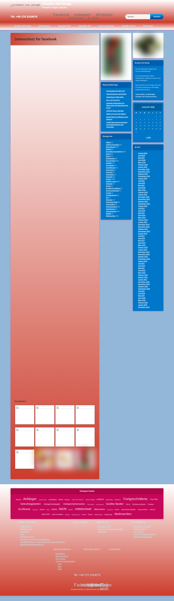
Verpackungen (111, 211)
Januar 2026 (142, 167)
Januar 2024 (142, 222)
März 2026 (142, 162)
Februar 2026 (143, 165)
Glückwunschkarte (139, 504)
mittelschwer (83, 509)
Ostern (117, 509)
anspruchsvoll (42, 499)
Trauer (90, 514)
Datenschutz (27, 537)
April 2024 (141, 215)
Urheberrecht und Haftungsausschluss (42, 542)
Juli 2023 (141, 236)
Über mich (25, 527)
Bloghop (67, 499)
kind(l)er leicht (128, 26)
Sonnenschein (75, 514)
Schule (108, 193)
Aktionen (138, 532)
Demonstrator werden (110, 529)
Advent (18, 499)
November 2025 (144, 172)
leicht (62, 509)
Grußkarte (24, 509)
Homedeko (110, 175)
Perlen (108, 186)
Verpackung (108, 514)
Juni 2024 (141, 211)
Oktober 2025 (143, 174)
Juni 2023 (141, 238)
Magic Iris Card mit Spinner (116, 114)
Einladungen (110, 158)
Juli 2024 (141, 208)
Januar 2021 (142, 280)
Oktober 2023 (143, 229)
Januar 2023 (142, 250)
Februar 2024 (143, 220)
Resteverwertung (112, 191)
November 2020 (144, 284)
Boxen (108, 154)
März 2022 (142, 273)
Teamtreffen (110, 204)
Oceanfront (110, 509)
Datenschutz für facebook (35, 540)
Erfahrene (117, 499)
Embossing (109, 499)
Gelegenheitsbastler (52, 504)
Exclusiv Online (142, 527)
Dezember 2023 (144, 224)
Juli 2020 (141, 291)
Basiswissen (110, 147)
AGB (22, 534)
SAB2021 (153, 509)
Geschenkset (111, 161)
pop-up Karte (143, 509)
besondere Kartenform (114, 152)
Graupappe (110, 165)
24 (136, 129)
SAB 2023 (46, 514)
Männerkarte (99, 509)
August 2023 (142, 234)
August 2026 (142, 153)
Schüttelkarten (111, 195)
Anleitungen (44, 26)
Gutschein (109, 170)
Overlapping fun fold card (115, 91)
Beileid (108, 149)
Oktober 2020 (143, 286)
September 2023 (144, 231)
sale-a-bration (57, 514)
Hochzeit (109, 172)
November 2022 (144, 254)
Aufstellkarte (52, 500)
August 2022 (142, 261)
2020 (60, 564)
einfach (100, 499)
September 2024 (144, 204)
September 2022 (144, 259)
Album (108, 142)
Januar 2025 (142, 195)
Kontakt (24, 532)
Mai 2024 (141, 213)
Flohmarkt (148, 26)
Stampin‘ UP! (64, 26)
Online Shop (104, 527)
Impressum (26, 529)
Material (60, 554)
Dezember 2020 (144, 282)
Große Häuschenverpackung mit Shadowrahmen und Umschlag (117, 125)
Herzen (48, 509)
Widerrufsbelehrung (32, 545)
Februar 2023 (143, 247)
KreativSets (140, 529)
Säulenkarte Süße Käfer (115, 97)
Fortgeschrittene (135, 499)
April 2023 (141, 243)
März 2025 (142, 190)
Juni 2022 (141, 266)
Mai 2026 (141, 158)
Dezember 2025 (144, 169)
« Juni (148, 138)
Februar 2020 (143, 303)
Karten (108, 179)
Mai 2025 (141, 185)
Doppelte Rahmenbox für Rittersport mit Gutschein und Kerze (117, 105)
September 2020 (144, 289)
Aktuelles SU (84, 26)
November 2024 (144, 199)
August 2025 (142, 178)
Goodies (109, 163)
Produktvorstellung (113, 188)
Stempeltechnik (111, 202)
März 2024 (142, 218)
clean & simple (90, 499)
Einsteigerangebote (145, 534)
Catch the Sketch (77, 500)
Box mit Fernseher (113, 100)
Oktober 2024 (143, 201)
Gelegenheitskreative (74, 504)
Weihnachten (110, 216)
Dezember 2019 (144, 307)
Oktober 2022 (143, 257)
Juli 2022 (141, 264)
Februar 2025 (143, 192)
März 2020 (142, 300)
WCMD (108, 214)
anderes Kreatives (112, 145)
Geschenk (90, 504)
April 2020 (141, 298)
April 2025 (141, 188)
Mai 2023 (141, 241)
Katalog (102, 532)
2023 (60, 569)
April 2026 (141, 160)
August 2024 (142, 206)
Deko (108, 156)
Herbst (42, 509)
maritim (70, 509)
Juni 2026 (141, 156)
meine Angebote (106, 26)
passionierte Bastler (128, 509)
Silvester (109, 200)
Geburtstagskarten (30, 504)
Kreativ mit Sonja (22, 26)
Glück (128, 504)
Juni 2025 (141, 183)
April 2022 (141, 270)
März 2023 (142, 245)
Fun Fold (154, 499)
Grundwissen (111, 168)
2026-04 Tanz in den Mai (115, 111)
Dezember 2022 (144, 252)
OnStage (109, 184)
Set (107, 198)
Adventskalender (65, 562)
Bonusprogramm (143, 537)
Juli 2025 (141, 181)
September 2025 (144, 176)
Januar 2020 (142, 305)
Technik (83, 514)
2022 (60, 567)
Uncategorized (111, 207)
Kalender (109, 177)
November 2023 (144, 227)
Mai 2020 (141, 296)
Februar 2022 (143, 275)
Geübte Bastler (115, 503)
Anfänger (29, 499)
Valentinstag (110, 209)
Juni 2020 (141, 293)
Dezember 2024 (144, 197)
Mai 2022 (141, 268)
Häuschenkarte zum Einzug (116, 94)
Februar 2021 (143, 277)
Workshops (62, 556)
